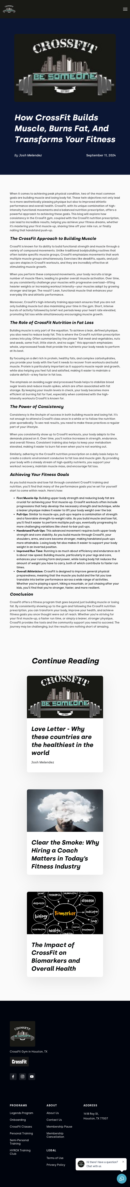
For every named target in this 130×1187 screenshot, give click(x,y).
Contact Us (54, 1119)
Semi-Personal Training (19, 1142)
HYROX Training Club (20, 1152)
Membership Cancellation (55, 1135)
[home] (9, 9)
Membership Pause (59, 1126)
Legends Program (21, 1113)
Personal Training (21, 1133)
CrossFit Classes (21, 1126)
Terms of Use (55, 1158)
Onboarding (18, 1119)
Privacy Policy (56, 1164)
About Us (53, 1113)
